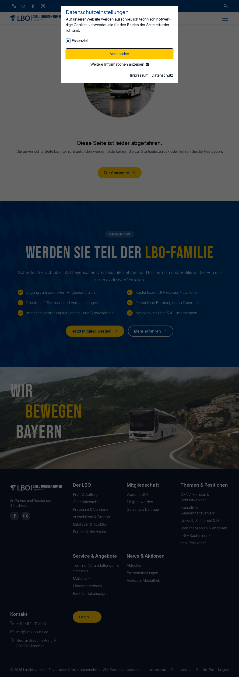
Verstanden (119, 53)
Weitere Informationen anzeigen (117, 64)
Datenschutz (162, 75)
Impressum (139, 75)
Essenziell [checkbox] (80, 40)
